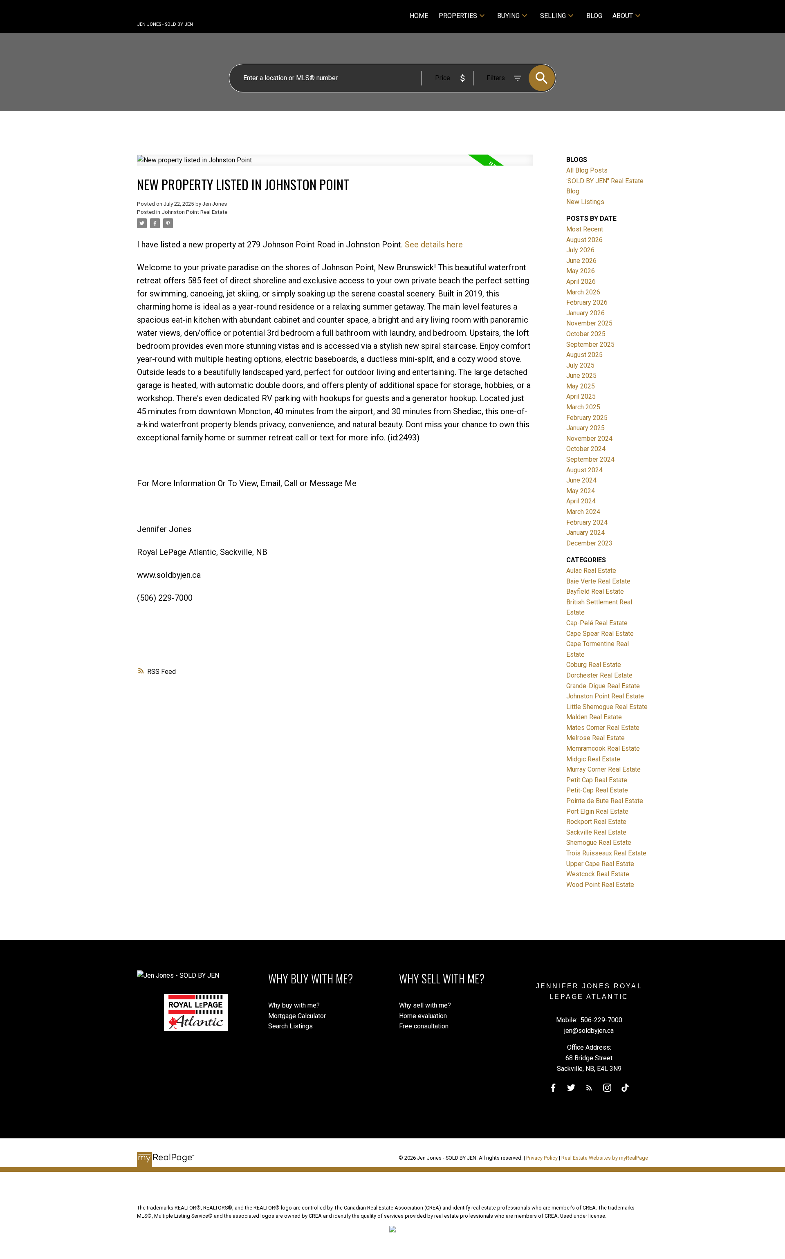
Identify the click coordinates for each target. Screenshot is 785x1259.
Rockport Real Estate (596, 822)
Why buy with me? (294, 1005)
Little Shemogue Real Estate (607, 707)
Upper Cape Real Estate (600, 864)
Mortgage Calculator (297, 1016)
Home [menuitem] (419, 16)
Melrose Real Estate (595, 738)
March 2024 (583, 512)
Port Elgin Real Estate (597, 811)
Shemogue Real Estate (598, 842)
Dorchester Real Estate (599, 675)
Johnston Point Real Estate (194, 212)
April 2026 (581, 281)
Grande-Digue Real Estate (603, 686)
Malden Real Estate (594, 717)
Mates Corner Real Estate (602, 728)
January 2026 (585, 313)
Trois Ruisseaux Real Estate (606, 853)
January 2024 (585, 532)
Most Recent (584, 229)
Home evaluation (423, 1016)
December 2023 (589, 543)
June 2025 (581, 375)
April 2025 (581, 396)
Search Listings (290, 1026)
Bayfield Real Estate (595, 591)
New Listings (585, 202)
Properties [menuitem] (458, 16)
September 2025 (590, 344)
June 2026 (581, 261)
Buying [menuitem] (508, 16)
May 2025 (580, 386)
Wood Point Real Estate (600, 885)
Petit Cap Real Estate (596, 780)
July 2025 (580, 365)
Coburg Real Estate (593, 665)
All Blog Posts (587, 170)
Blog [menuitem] (594, 16)
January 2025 (585, 428)
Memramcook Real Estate (603, 748)
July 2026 (580, 250)
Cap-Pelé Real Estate (597, 623)
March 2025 (583, 407)
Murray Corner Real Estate (603, 769)
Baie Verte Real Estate (598, 581)
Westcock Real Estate (597, 874)
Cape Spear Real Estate (600, 633)
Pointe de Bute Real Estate (604, 801)
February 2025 (587, 418)
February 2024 (587, 522)
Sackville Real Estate (596, 832)
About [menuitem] (622, 16)
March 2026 (583, 292)
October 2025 (586, 334)
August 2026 (584, 240)
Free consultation (424, 1026)
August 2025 (584, 355)
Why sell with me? (425, 1005)
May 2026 (580, 271)
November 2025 (589, 323)
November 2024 (589, 438)
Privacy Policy (542, 1158)
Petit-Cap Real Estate (597, 790)
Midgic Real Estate (593, 759)
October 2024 (586, 449)
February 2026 (587, 302)
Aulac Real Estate (591, 571)
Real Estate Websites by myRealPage (604, 1158)
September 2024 (590, 459)
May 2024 (580, 491)
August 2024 (584, 470)
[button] (553, 1088)
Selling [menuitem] (553, 16)
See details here (434, 244)
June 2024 (581, 480)
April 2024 (581, 501)
